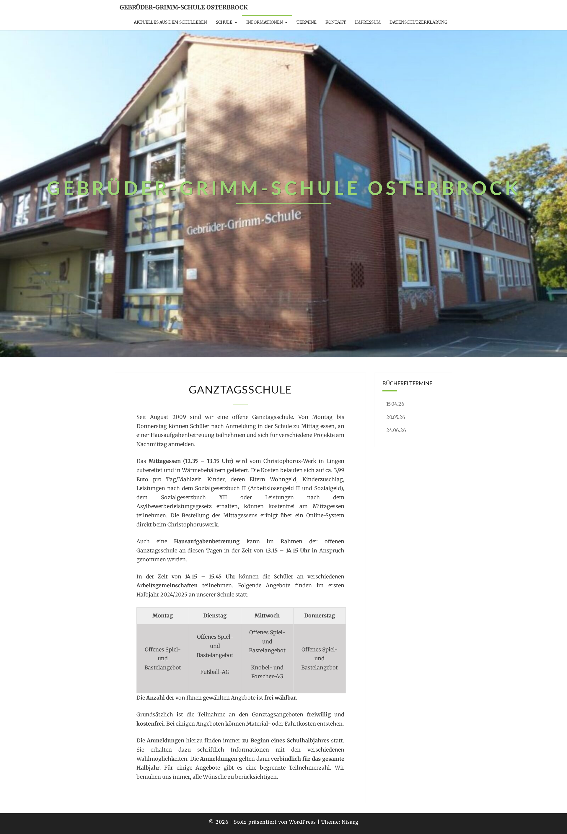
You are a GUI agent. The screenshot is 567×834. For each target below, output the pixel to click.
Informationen (264, 22)
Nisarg (350, 822)
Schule (224, 22)
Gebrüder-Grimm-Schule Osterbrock (184, 7)
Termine (306, 22)
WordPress (302, 822)
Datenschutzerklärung (418, 22)
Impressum (368, 22)
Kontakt (335, 22)
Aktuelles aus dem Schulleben (170, 22)
